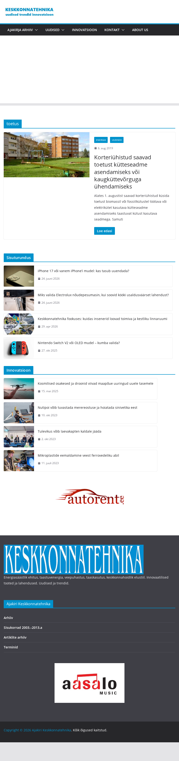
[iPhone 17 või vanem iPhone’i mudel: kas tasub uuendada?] (19, 276)
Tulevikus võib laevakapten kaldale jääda (69, 431)
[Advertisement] (89, 70)
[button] (35, 30)
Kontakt (112, 30)
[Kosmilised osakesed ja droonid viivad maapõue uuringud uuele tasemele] (19, 388)
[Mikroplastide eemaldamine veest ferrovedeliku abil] (19, 460)
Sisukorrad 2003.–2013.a (23, 627)
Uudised (52, 30)
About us (140, 30)
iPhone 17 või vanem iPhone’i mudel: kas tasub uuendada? (83, 271)
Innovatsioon (84, 30)
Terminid (11, 647)
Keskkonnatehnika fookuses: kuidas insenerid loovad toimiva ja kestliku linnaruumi (102, 318)
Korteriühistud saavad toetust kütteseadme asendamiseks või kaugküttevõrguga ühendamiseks (122, 171)
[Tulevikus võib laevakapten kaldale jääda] (19, 436)
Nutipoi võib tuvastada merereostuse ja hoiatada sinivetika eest (87, 407)
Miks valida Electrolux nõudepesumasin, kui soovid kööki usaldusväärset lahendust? (103, 295)
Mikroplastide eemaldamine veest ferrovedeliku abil (78, 455)
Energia (101, 140)
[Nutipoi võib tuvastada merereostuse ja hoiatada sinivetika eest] (19, 412)
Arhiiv (8, 617)
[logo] (74, 547)
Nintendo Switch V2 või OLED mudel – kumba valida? (79, 343)
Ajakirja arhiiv (20, 30)
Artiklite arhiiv (15, 637)
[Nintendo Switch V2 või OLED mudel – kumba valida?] (19, 348)
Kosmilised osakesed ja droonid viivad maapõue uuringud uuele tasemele (95, 383)
